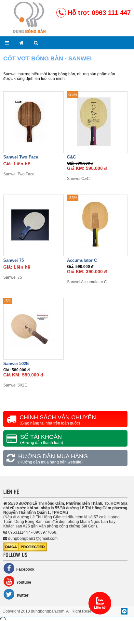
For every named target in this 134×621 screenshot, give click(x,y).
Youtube (23, 582)
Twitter (22, 595)
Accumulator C (82, 260)
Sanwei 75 (13, 260)
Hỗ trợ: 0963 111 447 (99, 12)
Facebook (25, 569)
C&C (71, 157)
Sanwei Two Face (20, 157)
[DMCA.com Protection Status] (25, 550)
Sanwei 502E (16, 363)
